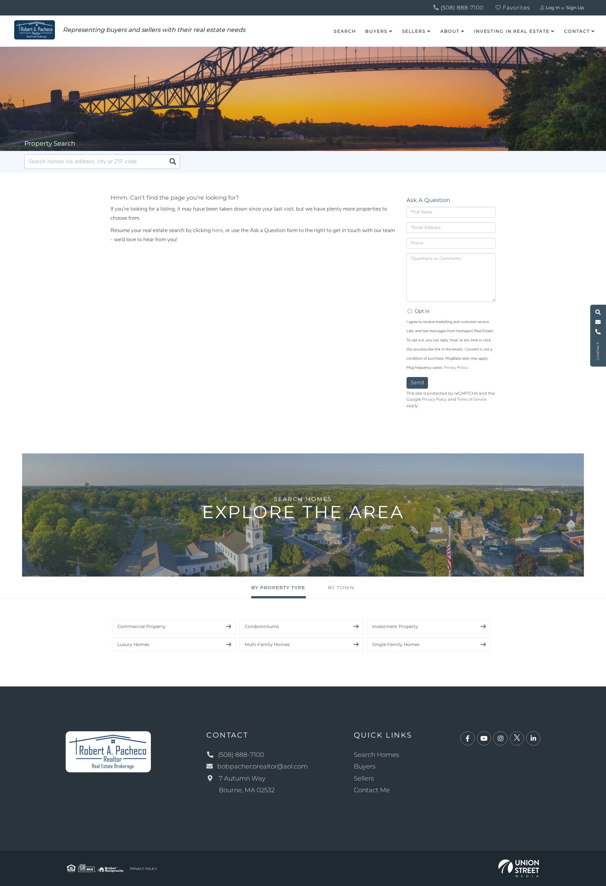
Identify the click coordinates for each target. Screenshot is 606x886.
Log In (553, 7)
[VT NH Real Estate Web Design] (518, 867)
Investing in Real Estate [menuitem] (512, 31)
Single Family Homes (395, 644)
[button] (173, 162)
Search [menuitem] (345, 31)
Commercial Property (141, 626)
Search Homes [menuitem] (376, 754)
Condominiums (262, 626)
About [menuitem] (450, 31)
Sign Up (575, 7)
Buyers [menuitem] (376, 31)
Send (417, 383)
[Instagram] (500, 739)
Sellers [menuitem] (414, 31)
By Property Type (278, 587)
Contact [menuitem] (577, 31)
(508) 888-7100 (461, 7)
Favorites (515, 7)
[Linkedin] (533, 739)
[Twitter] (517, 739)
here (217, 230)
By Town (341, 587)
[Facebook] (467, 739)
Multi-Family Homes (267, 644)
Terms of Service (472, 399)
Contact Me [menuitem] (372, 790)
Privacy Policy (456, 367)
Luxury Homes (133, 644)
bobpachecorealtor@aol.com (262, 766)
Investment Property (395, 626)
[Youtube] (484, 739)
